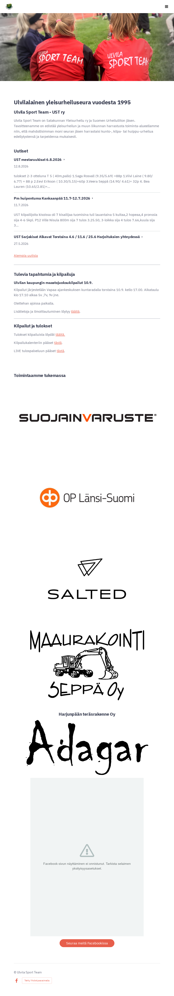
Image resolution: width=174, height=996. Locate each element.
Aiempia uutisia (26, 255)
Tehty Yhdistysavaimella (36, 980)
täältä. (60, 334)
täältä (75, 311)
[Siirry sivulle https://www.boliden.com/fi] (87, 418)
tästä (58, 343)
